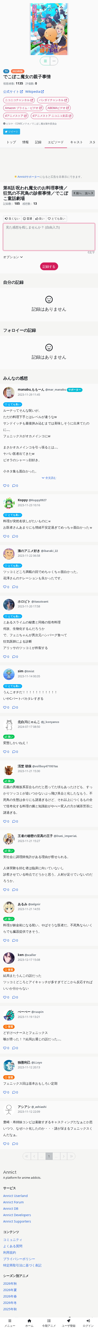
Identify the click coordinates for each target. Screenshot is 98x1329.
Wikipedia (32, 91)
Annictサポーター (29, 177)
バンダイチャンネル (51, 100)
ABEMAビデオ (56, 108)
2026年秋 (10, 1283)
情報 (25, 142)
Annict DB (10, 1208)
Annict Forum (13, 1202)
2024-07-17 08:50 (29, 727)
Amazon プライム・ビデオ (21, 108)
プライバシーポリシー (19, 1259)
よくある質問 (12, 1246)
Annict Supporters (17, 1221)
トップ (11, 142)
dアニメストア (14, 116)
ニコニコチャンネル (17, 100)
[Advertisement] (49, 162)
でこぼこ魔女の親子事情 (27, 76)
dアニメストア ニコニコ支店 (50, 116)
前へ (79, 193)
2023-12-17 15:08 (29, 960)
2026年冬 (10, 1302)
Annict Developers (17, 1215)
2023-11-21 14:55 (29, 909)
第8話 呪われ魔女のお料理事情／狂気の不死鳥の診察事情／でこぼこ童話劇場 (35, 193)
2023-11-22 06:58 (29, 556)
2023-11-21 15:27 (29, 841)
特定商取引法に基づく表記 (22, 1265)
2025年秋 (10, 1309)
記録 (38, 142)
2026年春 (10, 1296)
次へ (87, 193)
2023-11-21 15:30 (29, 771)
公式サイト (11, 91)
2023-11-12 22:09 (29, 1112)
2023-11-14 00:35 (29, 676)
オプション (11, 257)
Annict (9, 1172)
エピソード (56, 142)
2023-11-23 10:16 (29, 505)
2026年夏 (10, 1290)
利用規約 (9, 1252)
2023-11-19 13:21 (29, 1017)
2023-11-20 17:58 (29, 606)
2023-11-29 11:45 (29, 395)
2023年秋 (17, 71)
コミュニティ (12, 1239)
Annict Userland (15, 1196)
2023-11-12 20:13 (29, 1067)
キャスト (76, 142)
